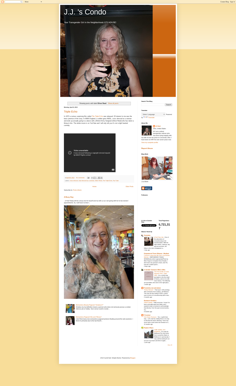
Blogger (132, 358)
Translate (151, 117)
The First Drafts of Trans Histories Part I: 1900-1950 (161, 273)
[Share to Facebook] (99, 178)
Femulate (147, 235)
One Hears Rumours (150, 317)
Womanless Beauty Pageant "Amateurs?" (89, 305)
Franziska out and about (152, 288)
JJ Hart (158, 126)
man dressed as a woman (86, 180)
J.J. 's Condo (85, 12)
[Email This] (92, 178)
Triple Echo (70, 111)
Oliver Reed (98, 180)
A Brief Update (148, 302)
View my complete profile (149, 142)
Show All (170, 345)
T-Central (147, 315)
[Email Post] (88, 177)
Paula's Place (148, 328)
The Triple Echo (97, 116)
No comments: (80, 177)
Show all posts (113, 103)
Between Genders (150, 301)
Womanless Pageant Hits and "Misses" (89, 317)
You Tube (116, 180)
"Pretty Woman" (149, 290)
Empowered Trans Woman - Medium (156, 253)
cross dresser (74, 180)
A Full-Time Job (159, 237)
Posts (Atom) (77, 190)
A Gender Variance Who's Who (154, 270)
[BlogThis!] (94, 178)
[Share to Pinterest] (101, 178)
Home (94, 186)
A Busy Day (69, 197)
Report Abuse (147, 148)
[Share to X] (97, 178)
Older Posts (129, 186)
